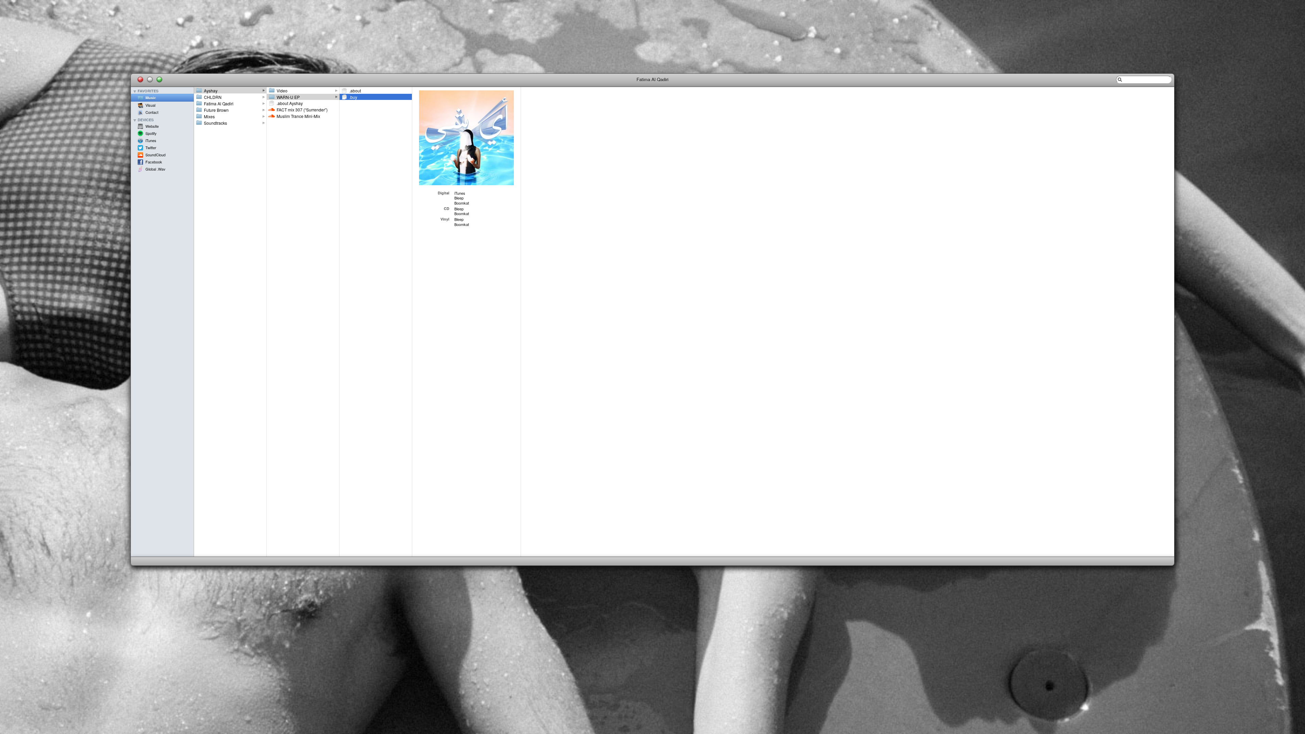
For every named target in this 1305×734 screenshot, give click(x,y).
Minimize (150, 79)
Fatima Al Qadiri (218, 103)
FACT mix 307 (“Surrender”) (302, 109)
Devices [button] (146, 120)
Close (140, 79)
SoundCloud (155, 154)
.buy (353, 97)
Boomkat (461, 203)
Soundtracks (215, 123)
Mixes (209, 116)
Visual (150, 105)
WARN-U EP (288, 97)
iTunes (150, 140)
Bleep (459, 197)
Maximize (159, 79)
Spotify (151, 133)
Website (152, 126)
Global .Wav (155, 169)
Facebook (153, 161)
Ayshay (211, 90)
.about (355, 90)
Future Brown (216, 110)
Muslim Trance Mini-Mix (298, 116)
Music (150, 97)
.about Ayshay (290, 103)
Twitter (150, 147)
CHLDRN (213, 97)
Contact (151, 112)
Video (282, 90)
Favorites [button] (148, 91)
